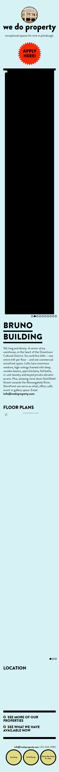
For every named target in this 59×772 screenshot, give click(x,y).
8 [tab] (50, 316)
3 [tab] (37, 316)
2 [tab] (35, 316)
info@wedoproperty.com (18, 394)
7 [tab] (48, 316)
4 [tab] (40, 316)
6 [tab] (45, 316)
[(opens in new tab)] (14, 757)
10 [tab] (56, 316)
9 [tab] (53, 316)
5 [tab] (43, 316)
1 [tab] (32, 316)
